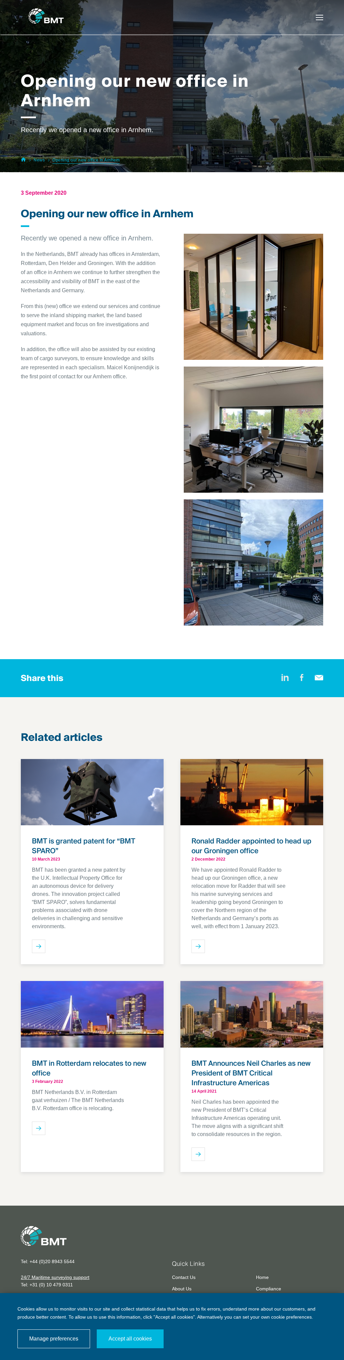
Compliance (268, 1288)
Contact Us (184, 1277)
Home (262, 1277)
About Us (181, 1288)
